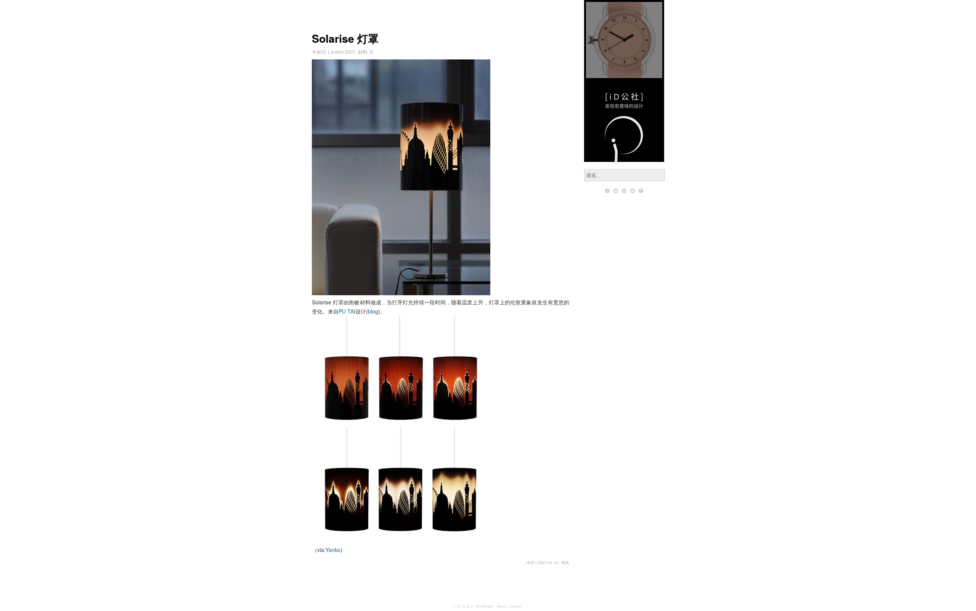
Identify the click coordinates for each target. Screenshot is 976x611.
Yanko (333, 549)
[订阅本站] (624, 191)
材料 (362, 51)
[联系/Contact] (615, 191)
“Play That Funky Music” (624, 40)
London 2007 (342, 51)
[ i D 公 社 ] (463, 606)
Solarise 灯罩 (345, 38)
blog (373, 311)
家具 (565, 562)
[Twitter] (632, 191)
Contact (515, 606)
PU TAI (347, 311)
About (501, 606)
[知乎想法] (641, 191)
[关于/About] (607, 191)
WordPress (484, 606)
